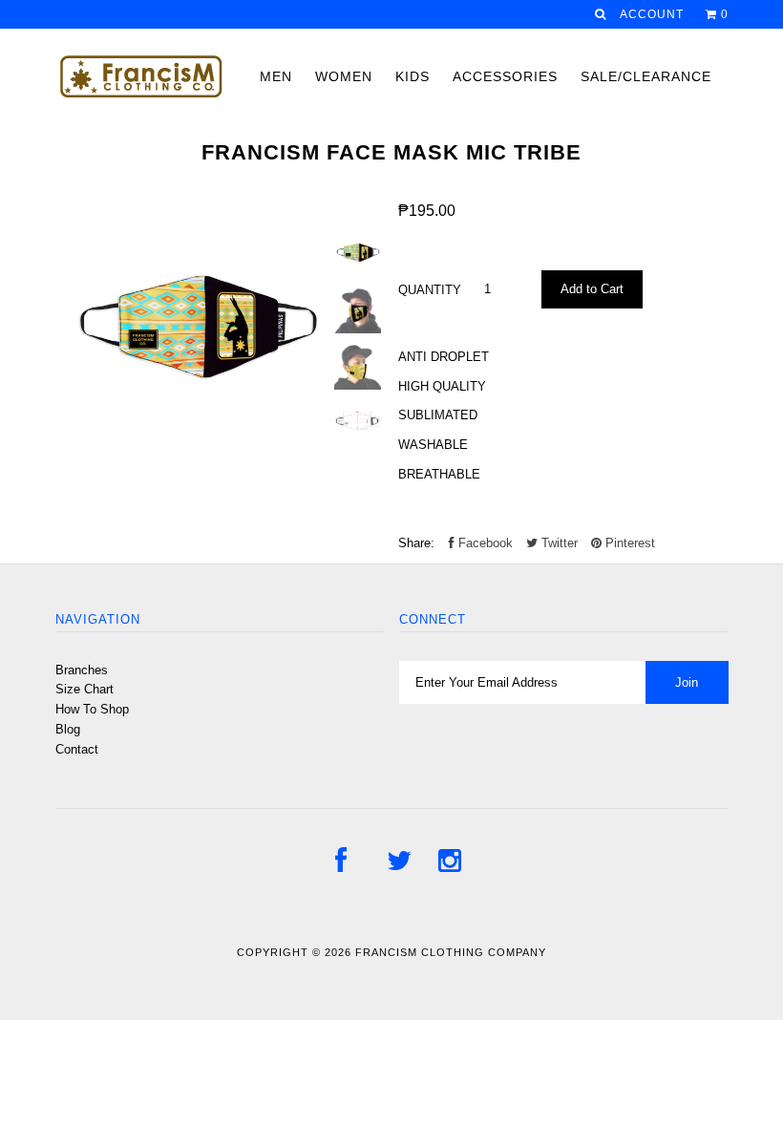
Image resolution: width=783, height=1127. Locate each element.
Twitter (558, 543)
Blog (67, 729)
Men (276, 76)
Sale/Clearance (646, 76)
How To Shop (92, 709)
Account (652, 14)
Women (343, 76)
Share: (416, 543)
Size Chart (84, 689)
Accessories (505, 76)
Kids (412, 76)
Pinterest (628, 543)
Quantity (429, 290)
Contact (76, 749)
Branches (81, 670)
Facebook (484, 543)
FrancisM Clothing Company (450, 952)
